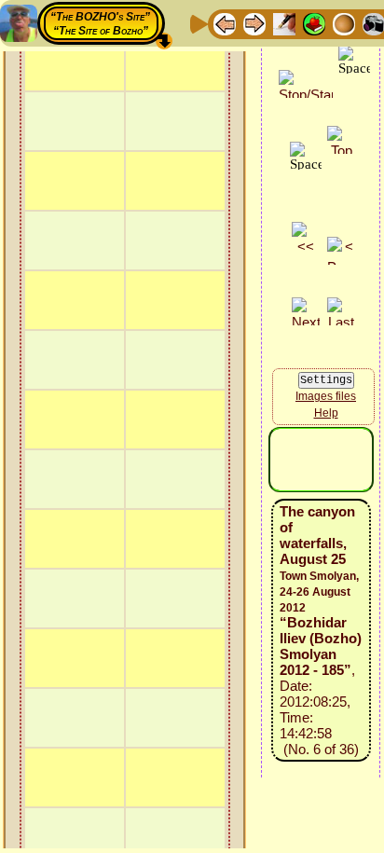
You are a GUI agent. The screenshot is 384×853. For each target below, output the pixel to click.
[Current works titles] (344, 23)
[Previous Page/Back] (224, 23)
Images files (325, 396)
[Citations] (314, 23)
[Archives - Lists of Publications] (284, 23)
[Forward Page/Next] (254, 23)
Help (326, 413)
